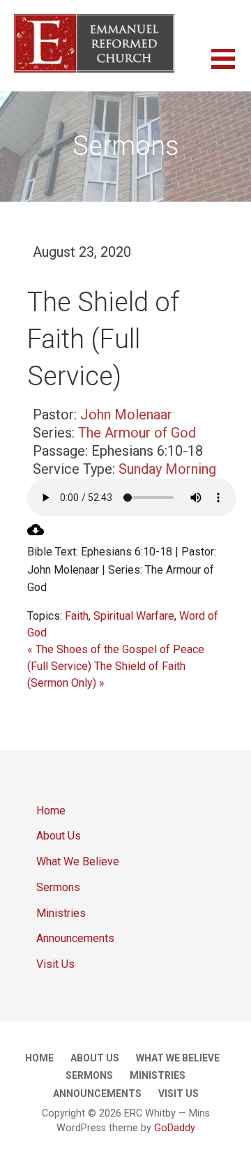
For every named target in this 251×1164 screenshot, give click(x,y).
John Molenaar (126, 414)
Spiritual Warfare (133, 615)
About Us (58, 835)
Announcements (75, 938)
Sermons (58, 887)
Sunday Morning (167, 469)
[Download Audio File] (35, 534)
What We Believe (77, 861)
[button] (231, 67)
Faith (77, 615)
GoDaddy (174, 1128)
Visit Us (55, 964)
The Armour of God (137, 432)
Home (51, 810)
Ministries (61, 913)
